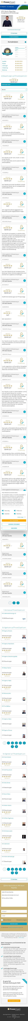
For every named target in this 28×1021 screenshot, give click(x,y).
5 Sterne (16, 47)
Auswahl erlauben (14, 524)
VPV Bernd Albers (6, 794)
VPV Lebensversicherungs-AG (9, 613)
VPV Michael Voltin (6, 693)
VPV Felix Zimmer (6, 782)
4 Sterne (16, 49)
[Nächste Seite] (18, 602)
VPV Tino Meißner (6, 706)
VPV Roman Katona (6, 805)
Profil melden (21, 937)
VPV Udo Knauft (5, 844)
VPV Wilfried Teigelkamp (7, 818)
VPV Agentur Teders (6, 680)
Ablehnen (14, 528)
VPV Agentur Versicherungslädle (9, 656)
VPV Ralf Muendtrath (7, 770)
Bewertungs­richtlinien (7, 1014)
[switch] (15, 510)
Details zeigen (21, 517)
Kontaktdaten (13, 42)
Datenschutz (22, 1014)
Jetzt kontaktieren (14, 36)
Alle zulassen (14, 520)
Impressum (14, 1015)
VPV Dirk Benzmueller (7, 831)
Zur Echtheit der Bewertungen (14, 29)
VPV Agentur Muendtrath (8, 643)
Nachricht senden (14, 923)
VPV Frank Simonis (6, 757)
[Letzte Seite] (16, 746)
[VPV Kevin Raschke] (7, 21)
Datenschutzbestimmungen (14, 927)
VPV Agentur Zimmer (7, 730)
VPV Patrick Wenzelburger (8, 856)
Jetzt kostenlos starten (14, 1000)
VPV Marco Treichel (6, 668)
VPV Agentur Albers (6, 719)
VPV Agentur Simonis (7, 631)
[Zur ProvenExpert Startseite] (8, 2)
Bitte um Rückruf (7, 920)
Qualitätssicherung (15, 1014)
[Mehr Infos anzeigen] (7, 51)
